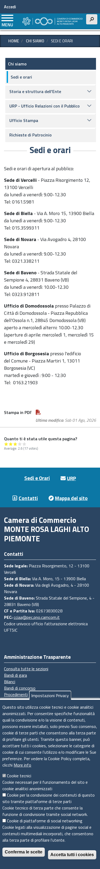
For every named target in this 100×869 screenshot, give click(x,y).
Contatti (28, 498)
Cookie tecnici (19, 775)
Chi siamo (35, 41)
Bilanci (9, 681)
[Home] (52, 21)
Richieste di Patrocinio (30, 135)
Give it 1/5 (6, 444)
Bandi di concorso (19, 688)
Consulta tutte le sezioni (26, 668)
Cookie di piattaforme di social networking (44, 821)
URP (71, 478)
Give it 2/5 (11, 444)
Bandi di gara (15, 675)
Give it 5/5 (24, 444)
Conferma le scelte (23, 852)
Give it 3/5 (15, 444)
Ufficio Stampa (23, 120)
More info (22, 765)
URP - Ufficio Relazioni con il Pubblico (44, 106)
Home (13, 41)
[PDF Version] (38, 412)
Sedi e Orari (37, 478)
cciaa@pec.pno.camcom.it (37, 617)
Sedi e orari (21, 77)
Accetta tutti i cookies (72, 854)
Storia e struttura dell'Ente (35, 91)
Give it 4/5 (20, 444)
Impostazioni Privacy (50, 695)
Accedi (10, 6)
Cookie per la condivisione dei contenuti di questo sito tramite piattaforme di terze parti (48, 798)
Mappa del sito (71, 498)
